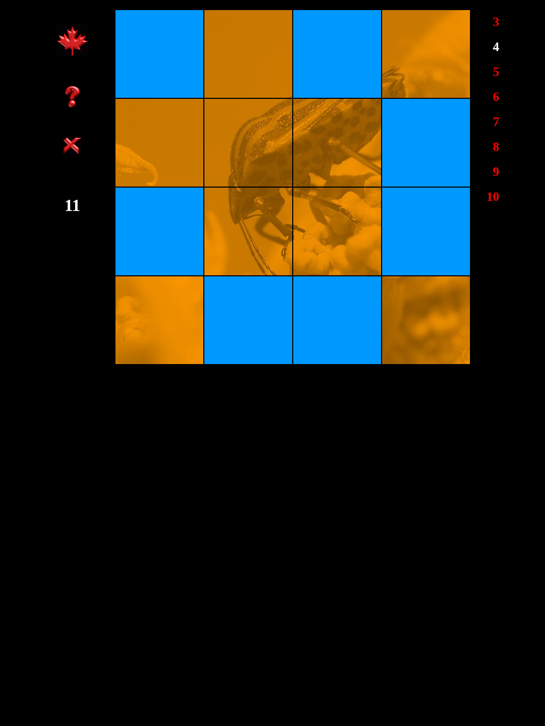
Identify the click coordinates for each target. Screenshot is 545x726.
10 (492, 197)
